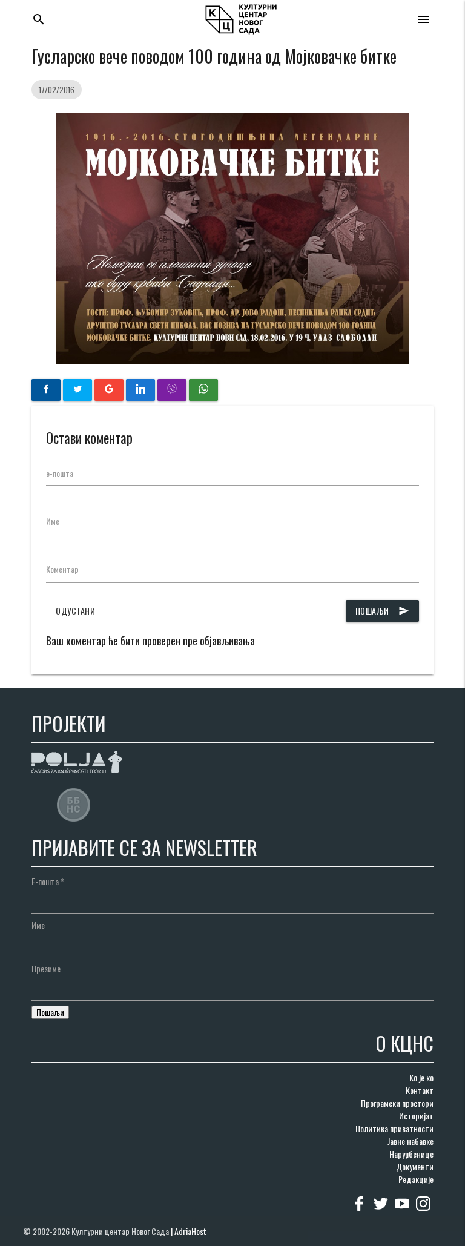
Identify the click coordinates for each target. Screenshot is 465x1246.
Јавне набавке (411, 1141)
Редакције (416, 1179)
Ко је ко (421, 1077)
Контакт (420, 1090)
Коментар (62, 568)
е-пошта (59, 473)
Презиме (46, 968)
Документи (415, 1166)
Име (52, 521)
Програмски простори (397, 1102)
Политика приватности (394, 1128)
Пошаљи (382, 610)
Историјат (416, 1115)
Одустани (75, 610)
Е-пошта (47, 881)
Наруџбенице (411, 1153)
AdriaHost (190, 1231)
